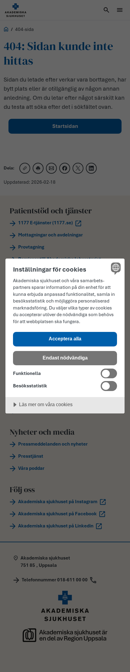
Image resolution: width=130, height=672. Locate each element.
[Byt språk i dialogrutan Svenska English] (115, 268)
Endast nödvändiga (65, 357)
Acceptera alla (65, 338)
